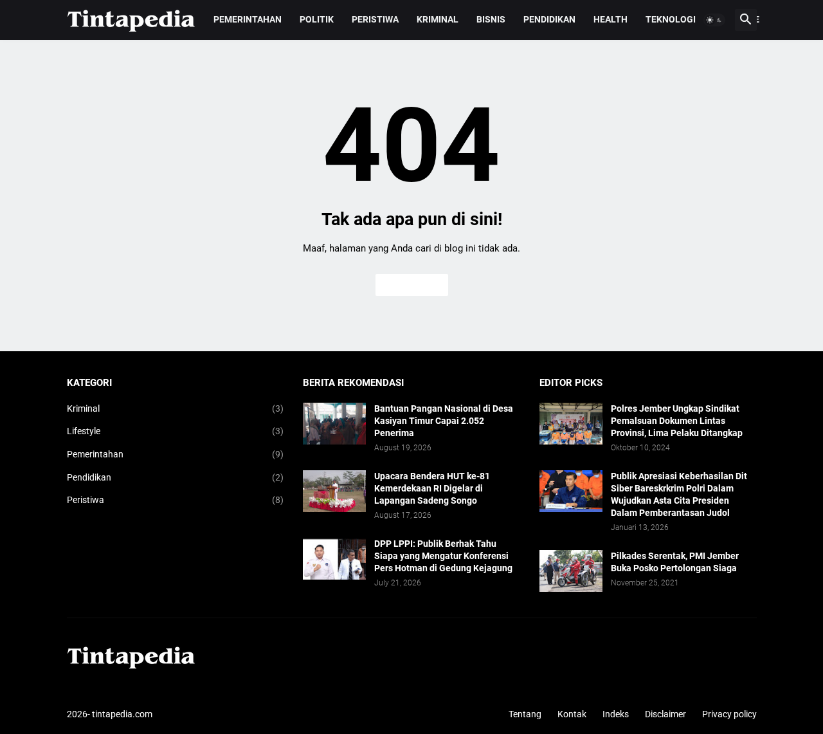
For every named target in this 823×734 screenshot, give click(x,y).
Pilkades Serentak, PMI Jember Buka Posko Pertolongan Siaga (675, 562)
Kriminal (437, 19)
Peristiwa (375, 19)
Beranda (412, 285)
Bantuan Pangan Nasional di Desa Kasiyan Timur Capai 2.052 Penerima (443, 420)
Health (610, 19)
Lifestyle (175, 431)
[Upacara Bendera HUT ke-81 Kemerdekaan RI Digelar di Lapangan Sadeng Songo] (334, 491)
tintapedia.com (122, 714)
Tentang (525, 714)
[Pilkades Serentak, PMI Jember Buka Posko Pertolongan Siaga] (570, 571)
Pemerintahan (247, 19)
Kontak (571, 714)
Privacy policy (729, 714)
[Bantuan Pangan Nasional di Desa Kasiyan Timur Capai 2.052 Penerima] (334, 424)
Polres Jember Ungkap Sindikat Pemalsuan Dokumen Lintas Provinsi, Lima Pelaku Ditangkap (677, 420)
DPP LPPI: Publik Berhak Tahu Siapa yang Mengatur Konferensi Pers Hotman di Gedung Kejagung (443, 555)
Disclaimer (665, 714)
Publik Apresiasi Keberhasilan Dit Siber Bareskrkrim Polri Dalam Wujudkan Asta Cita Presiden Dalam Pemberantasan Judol (679, 494)
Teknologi (671, 19)
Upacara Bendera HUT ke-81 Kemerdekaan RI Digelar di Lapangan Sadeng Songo (432, 488)
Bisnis (490, 19)
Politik (317, 19)
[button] (714, 20)
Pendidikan (549, 19)
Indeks (615, 714)
